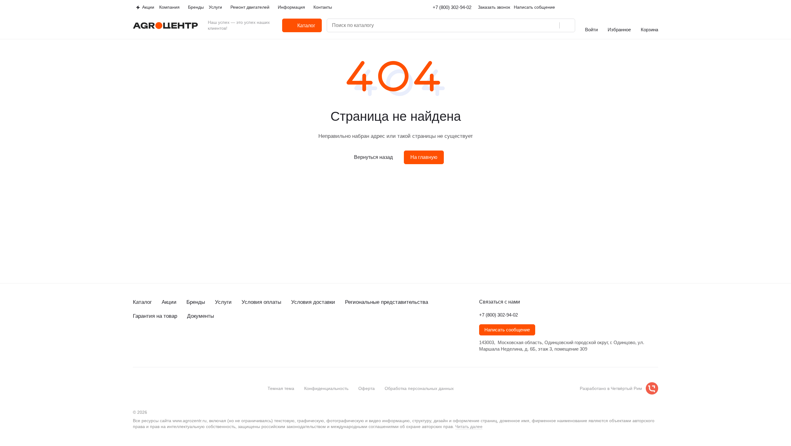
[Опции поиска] (528, 25)
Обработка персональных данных (419, 388)
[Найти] (567, 25)
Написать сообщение (507, 329)
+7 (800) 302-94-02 (452, 7)
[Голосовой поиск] (552, 25)
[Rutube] (173, 338)
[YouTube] (161, 338)
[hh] (198, 338)
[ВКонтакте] (136, 338)
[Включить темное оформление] (655, 7)
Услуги (223, 302)
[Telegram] (149, 338)
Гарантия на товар (155, 316)
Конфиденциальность (326, 388)
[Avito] (186, 338)
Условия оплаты (261, 302)
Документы (200, 316)
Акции (169, 302)
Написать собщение (534, 7)
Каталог (142, 302)
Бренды (195, 302)
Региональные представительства (386, 302)
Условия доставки (313, 302)
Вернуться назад (373, 157)
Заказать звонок (494, 7)
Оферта (366, 388)
